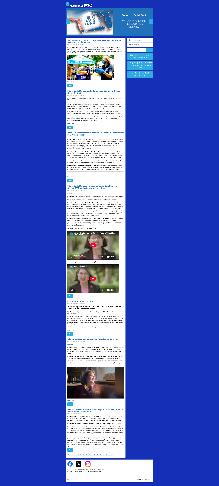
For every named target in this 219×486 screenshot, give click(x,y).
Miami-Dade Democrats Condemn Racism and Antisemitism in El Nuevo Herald (95, 133)
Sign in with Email (135, 44)
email (75, 479)
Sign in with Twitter (135, 40)
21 (91, 454)
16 (78, 454)
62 (106, 454)
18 (83, 454)
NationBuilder (148, 479)
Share (70, 85)
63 (109, 454)
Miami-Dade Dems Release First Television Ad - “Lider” (93, 339)
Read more (70, 82)
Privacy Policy (71, 473)
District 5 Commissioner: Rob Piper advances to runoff (140, 74)
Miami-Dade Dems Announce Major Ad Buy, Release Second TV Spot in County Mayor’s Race (92, 187)
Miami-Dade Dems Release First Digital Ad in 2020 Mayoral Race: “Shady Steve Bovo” (95, 410)
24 (100, 454)
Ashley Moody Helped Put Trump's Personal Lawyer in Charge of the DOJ (140, 65)
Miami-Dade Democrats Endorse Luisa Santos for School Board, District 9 (94, 92)
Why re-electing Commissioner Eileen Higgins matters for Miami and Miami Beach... (94, 41)
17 (80, 454)
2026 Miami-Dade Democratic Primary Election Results (140, 56)
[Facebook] (71, 464)
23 (97, 454)
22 (94, 454)
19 (86, 454)
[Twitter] (80, 464)
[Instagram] (89, 464)
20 (89, 454)
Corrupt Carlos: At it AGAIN (80, 301)
